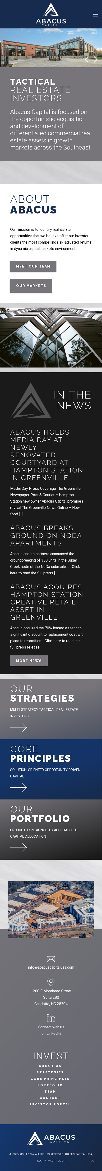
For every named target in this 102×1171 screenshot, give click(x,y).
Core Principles (50, 1078)
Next (95, 59)
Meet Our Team (33, 266)
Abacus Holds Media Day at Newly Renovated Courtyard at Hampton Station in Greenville (47, 455)
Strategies (50, 1072)
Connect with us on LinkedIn (51, 1030)
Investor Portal (50, 1104)
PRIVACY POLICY (54, 1160)
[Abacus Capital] (51, 14)
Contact (50, 1098)
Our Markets (31, 286)
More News (29, 661)
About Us (50, 1066)
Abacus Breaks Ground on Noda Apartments (46, 535)
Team (50, 1091)
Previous (86, 59)
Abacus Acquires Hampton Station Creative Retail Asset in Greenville (47, 602)
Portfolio (50, 1085)
